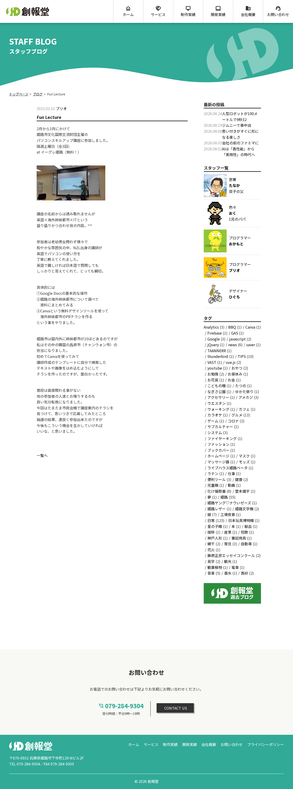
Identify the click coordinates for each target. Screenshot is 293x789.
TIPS (242, 356)
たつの (240, 385)
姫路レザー (216, 508)
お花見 (212, 380)
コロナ (233, 421)
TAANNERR (216, 350)
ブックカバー (218, 450)
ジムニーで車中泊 (236, 125)
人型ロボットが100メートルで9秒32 (240, 116)
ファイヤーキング (222, 438)
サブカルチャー (220, 426)
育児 (227, 543)
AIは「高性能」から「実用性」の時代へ (238, 151)
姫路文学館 (244, 508)
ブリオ (61, 108)
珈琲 (211, 532)
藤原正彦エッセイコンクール (231, 555)
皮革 (227, 532)
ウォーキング (218, 409)
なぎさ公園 (216, 391)
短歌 (244, 532)
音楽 (211, 573)
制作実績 (170, 744)
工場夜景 (227, 514)
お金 (231, 380)
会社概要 (208, 744)
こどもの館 (216, 385)
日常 (211, 520)
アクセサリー (218, 397)
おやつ (236, 368)
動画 (231, 485)
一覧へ (42, 455)
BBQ (232, 327)
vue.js (231, 362)
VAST (211, 362)
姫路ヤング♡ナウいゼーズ (229, 502)
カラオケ (214, 415)
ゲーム (212, 421)
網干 (211, 543)
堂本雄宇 (242, 491)
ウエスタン (216, 403)
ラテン (212, 473)
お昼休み (235, 374)
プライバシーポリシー (265, 744)
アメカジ (246, 397)
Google (213, 339)
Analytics (211, 327)
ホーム (133, 744)
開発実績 (189, 744)
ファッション (218, 444)
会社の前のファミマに (240, 143)
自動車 (246, 543)
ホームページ (218, 456)
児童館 (212, 485)
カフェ (244, 409)
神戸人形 (214, 538)
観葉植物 (214, 567)
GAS (234, 333)
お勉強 (212, 374)
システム (214, 432)
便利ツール (216, 479)
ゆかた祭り (244, 391)
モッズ (244, 462)
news (232, 344)
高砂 (244, 573)
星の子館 (214, 526)
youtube (214, 368)
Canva (250, 327)
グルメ (236, 415)
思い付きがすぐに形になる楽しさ (240, 134)
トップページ (18, 94)
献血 (248, 526)
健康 (238, 479)
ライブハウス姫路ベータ (227, 467)
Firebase (214, 333)
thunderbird (217, 356)
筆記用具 (238, 538)
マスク (244, 456)
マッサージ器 (218, 462)
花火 (211, 549)
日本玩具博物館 (241, 520)
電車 (235, 567)
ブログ (38, 94)
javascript (237, 339)
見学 (211, 561)
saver (250, 344)
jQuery (213, 344)
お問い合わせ (232, 744)
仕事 (231, 473)
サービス (151, 744)
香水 (227, 573)
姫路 (224, 497)
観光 (227, 561)
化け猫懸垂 (216, 491)
